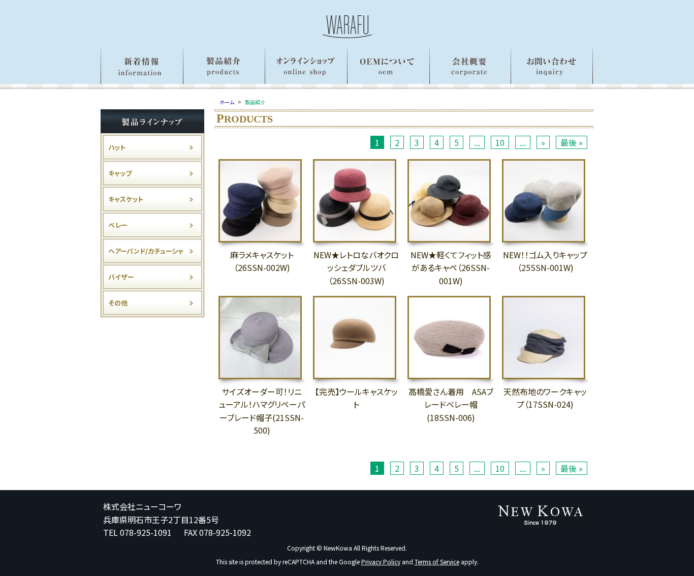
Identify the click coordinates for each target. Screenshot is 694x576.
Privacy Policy (380, 561)
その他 (118, 303)
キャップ (120, 173)
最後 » (571, 142)
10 (499, 142)
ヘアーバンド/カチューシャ (145, 251)
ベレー (118, 225)
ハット (116, 147)
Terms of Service (437, 561)
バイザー (121, 277)
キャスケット (125, 199)
